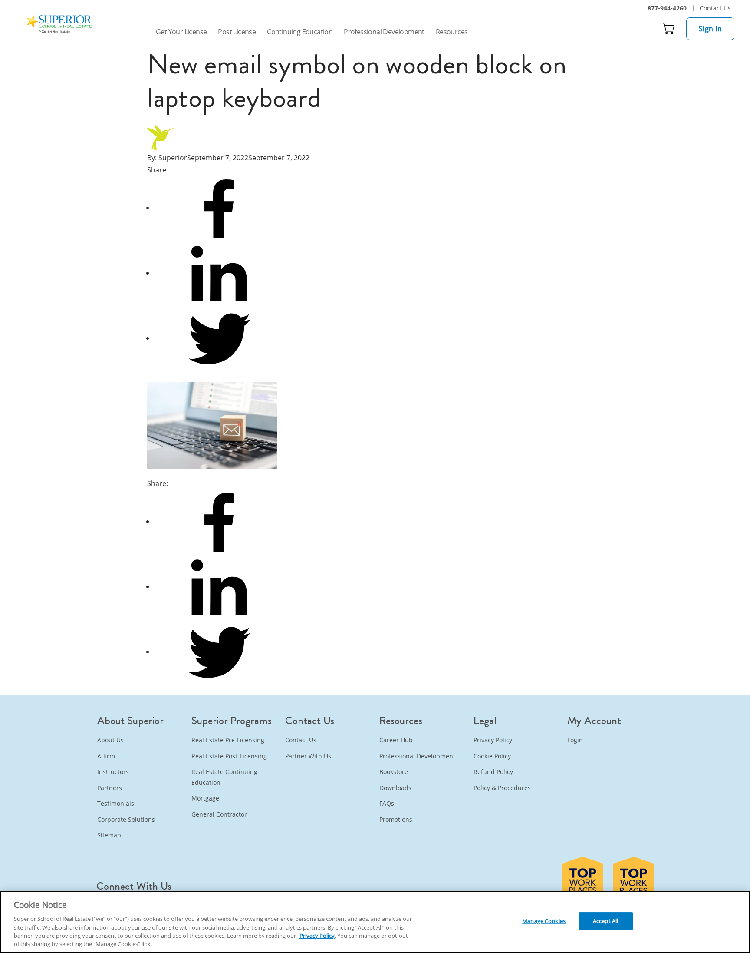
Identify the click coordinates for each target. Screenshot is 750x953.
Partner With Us (308, 756)
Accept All (605, 921)
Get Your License (181, 31)
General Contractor (219, 814)
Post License (237, 31)
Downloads (395, 788)
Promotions (395, 819)
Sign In (710, 28)
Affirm (106, 756)
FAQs (386, 803)
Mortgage (205, 798)
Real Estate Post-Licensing (229, 756)
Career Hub (396, 740)
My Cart (669, 28)
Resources (452, 31)
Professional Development (384, 31)
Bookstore (393, 772)
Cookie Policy (492, 756)
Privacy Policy (493, 740)
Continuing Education (299, 31)
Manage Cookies (544, 921)
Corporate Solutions (126, 819)
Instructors (113, 772)
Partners (109, 788)
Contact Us (715, 8)
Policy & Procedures (502, 788)
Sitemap (109, 835)
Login (575, 740)
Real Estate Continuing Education (224, 777)
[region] (375, 922)
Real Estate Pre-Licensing (227, 740)
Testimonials (115, 803)
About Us (110, 740)
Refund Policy (493, 772)
